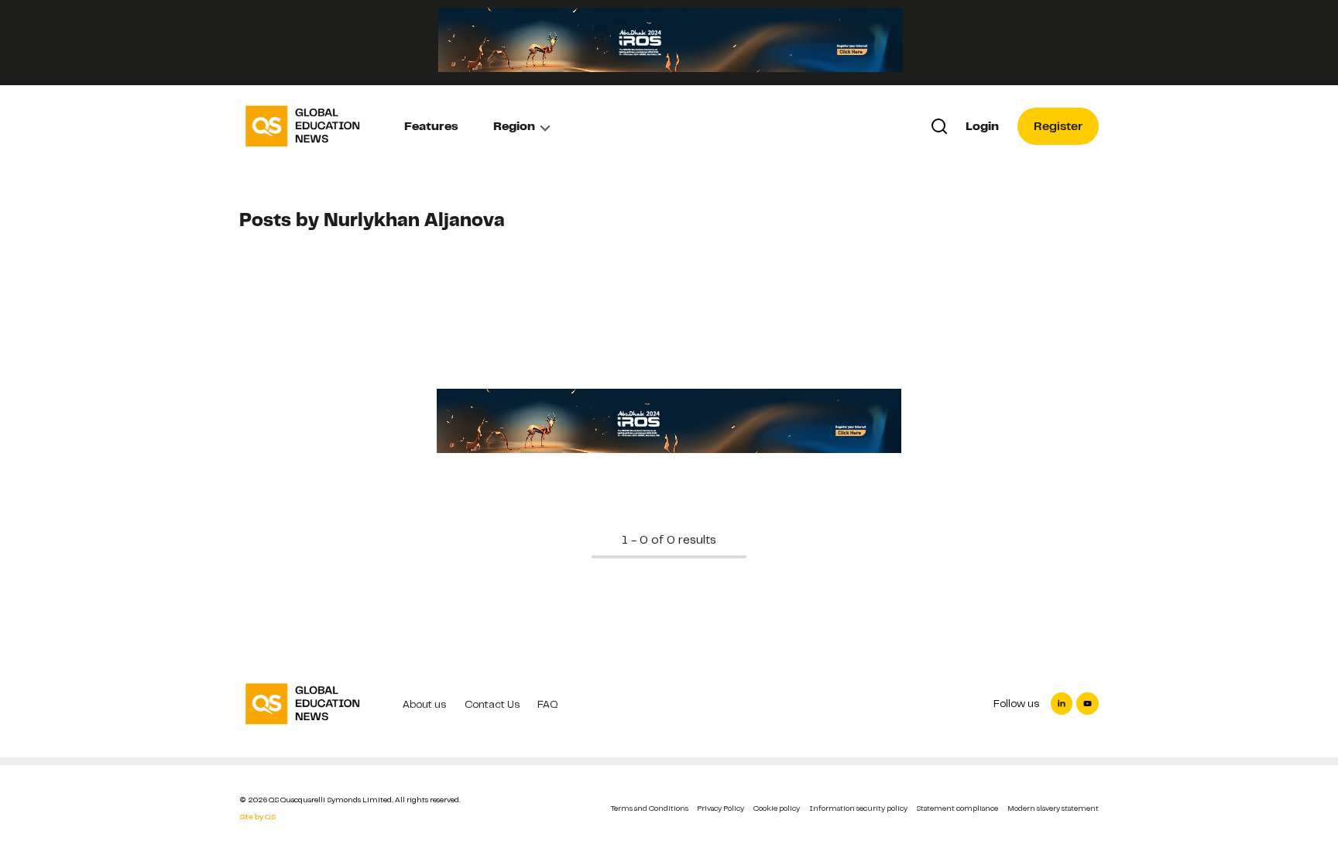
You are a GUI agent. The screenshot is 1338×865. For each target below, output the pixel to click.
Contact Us (492, 704)
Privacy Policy (720, 808)
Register (1058, 126)
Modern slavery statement (1053, 808)
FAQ (547, 704)
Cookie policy (776, 808)
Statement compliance (957, 808)
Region (514, 126)
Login (982, 126)
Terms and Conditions (649, 808)
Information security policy (858, 808)
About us (424, 704)
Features (431, 126)
